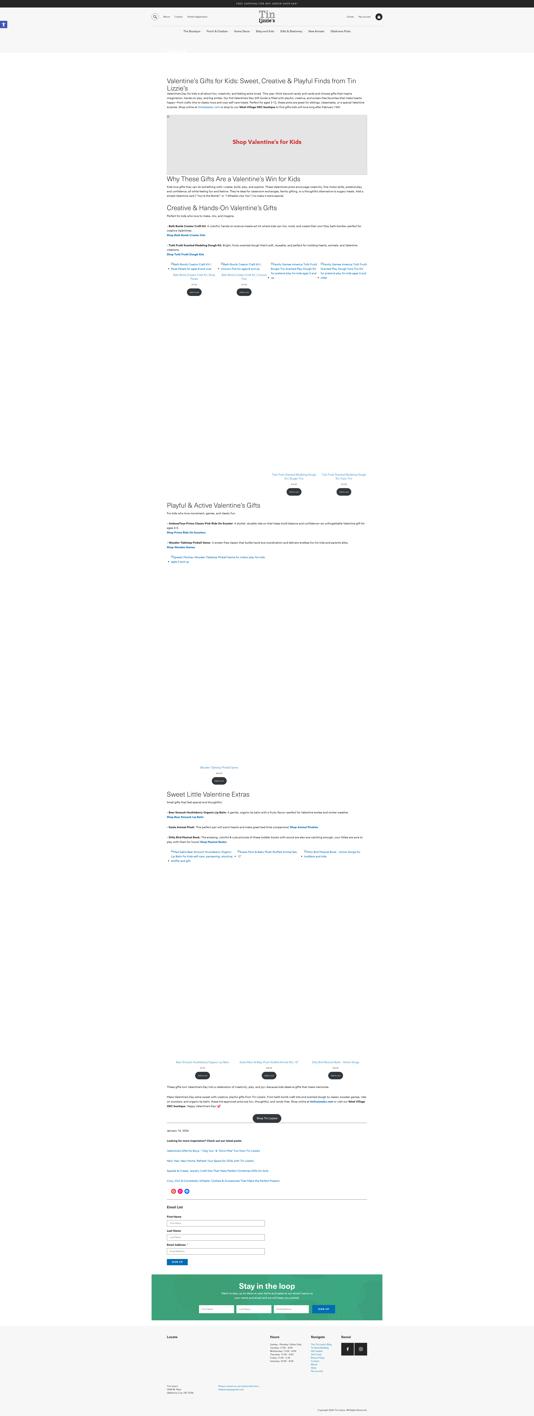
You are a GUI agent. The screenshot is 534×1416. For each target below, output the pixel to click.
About (166, 16)
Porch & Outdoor (217, 31)
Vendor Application (197, 16)
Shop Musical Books (213, 842)
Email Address (177, 1245)
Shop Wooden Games (181, 547)
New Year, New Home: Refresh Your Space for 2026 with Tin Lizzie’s (210, 1161)
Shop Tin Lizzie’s (267, 1118)
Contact (179, 16)
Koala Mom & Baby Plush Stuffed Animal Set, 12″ (269, 1062)
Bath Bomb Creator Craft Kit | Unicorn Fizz (244, 277)
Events (350, 16)
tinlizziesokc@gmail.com (231, 1389)
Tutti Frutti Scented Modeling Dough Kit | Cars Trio (344, 476)
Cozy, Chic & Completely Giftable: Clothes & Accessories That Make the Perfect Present (223, 1181)
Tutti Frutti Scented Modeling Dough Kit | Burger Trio (294, 476)
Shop (313, 1368)
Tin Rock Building (320, 1348)
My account (365, 16)
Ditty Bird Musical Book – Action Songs (335, 1062)
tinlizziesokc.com (209, 107)
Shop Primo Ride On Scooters (186, 532)
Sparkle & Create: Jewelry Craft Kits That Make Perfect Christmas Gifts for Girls (218, 1171)
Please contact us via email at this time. (238, 1386)
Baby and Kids (265, 31)
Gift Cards (316, 1354)
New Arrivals (316, 31)
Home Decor (242, 31)
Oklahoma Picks (341, 31)
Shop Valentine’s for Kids (267, 142)
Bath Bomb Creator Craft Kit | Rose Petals (194, 277)
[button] (3, 24)
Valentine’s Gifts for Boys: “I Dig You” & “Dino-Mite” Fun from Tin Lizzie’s (213, 1151)
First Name (174, 1217)
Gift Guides (317, 1351)
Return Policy (318, 1358)
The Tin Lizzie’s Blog (321, 1344)
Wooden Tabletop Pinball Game (219, 767)
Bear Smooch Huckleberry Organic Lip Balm (202, 1062)
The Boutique (191, 31)
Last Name (174, 1231)
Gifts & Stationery (291, 31)
